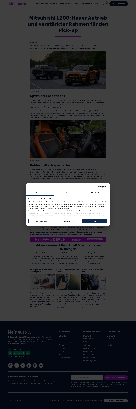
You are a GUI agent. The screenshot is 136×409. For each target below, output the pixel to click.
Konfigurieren (66, 221)
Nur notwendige (41, 221)
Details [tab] (68, 193)
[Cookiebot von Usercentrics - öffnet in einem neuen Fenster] (99, 186)
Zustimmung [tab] (40, 193)
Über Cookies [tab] (95, 193)
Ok (95, 221)
